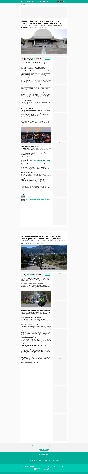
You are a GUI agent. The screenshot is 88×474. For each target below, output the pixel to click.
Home (21, 4)
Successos (50, 460)
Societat (46, 460)
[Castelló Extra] (44, 455)
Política (53, 460)
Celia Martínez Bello (25, 27)
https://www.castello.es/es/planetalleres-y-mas (31, 116)
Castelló (22, 234)
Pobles (36, 460)
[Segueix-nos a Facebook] (26, 1)
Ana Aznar (22, 243)
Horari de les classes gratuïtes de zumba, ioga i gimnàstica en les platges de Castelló (37, 200)
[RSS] (29, 1)
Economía (40, 460)
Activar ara (47, 59)
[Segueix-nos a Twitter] (27, 1)
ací (38, 82)
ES (32, 1)
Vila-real (33, 460)
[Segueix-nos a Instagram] (28, 1)
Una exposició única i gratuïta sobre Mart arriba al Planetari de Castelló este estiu (37, 196)
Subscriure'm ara (44, 449)
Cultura (43, 460)
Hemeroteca (57, 460)
